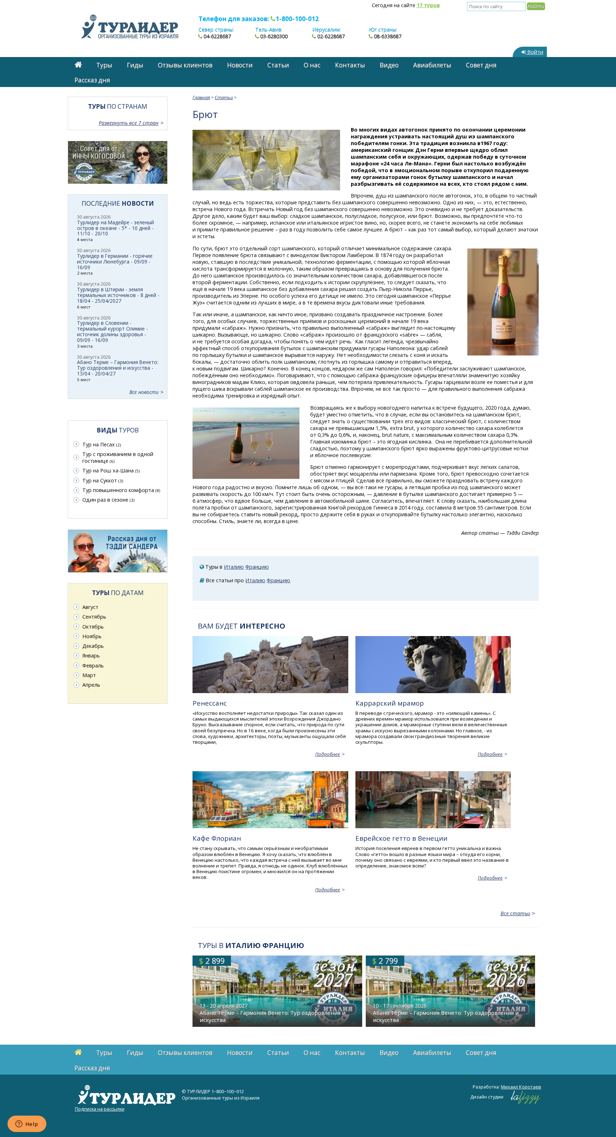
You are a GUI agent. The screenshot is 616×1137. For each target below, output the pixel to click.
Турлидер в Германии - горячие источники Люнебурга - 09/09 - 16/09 (115, 261)
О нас (312, 65)
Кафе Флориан (216, 838)
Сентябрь (94, 616)
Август (90, 607)
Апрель (91, 684)
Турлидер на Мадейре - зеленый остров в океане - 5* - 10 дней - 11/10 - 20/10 (115, 228)
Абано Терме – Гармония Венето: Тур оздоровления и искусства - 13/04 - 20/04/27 (117, 368)
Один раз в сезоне (108, 499)
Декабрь (93, 645)
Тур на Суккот (102, 480)
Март (89, 675)
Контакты (350, 65)
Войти (534, 51)
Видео (389, 65)
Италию (234, 566)
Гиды (135, 65)
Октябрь (93, 626)
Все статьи (515, 913)
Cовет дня (481, 65)
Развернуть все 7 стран (129, 122)
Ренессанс (209, 702)
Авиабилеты (432, 65)
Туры (104, 65)
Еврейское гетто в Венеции (401, 838)
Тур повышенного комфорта (121, 490)
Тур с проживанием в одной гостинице (117, 457)
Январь (91, 655)
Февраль (93, 665)
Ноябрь (92, 636)
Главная (201, 97)
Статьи (278, 65)
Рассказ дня (92, 80)
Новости (240, 65)
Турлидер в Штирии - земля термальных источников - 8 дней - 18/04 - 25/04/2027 (118, 295)
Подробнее (327, 754)
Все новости (144, 392)
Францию (257, 566)
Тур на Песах (101, 444)
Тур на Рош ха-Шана (111, 470)
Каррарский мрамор (389, 702)
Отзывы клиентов (185, 65)
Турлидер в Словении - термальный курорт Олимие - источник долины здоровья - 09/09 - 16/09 (112, 331)
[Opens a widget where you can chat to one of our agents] (26, 1124)
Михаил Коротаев (521, 1087)
